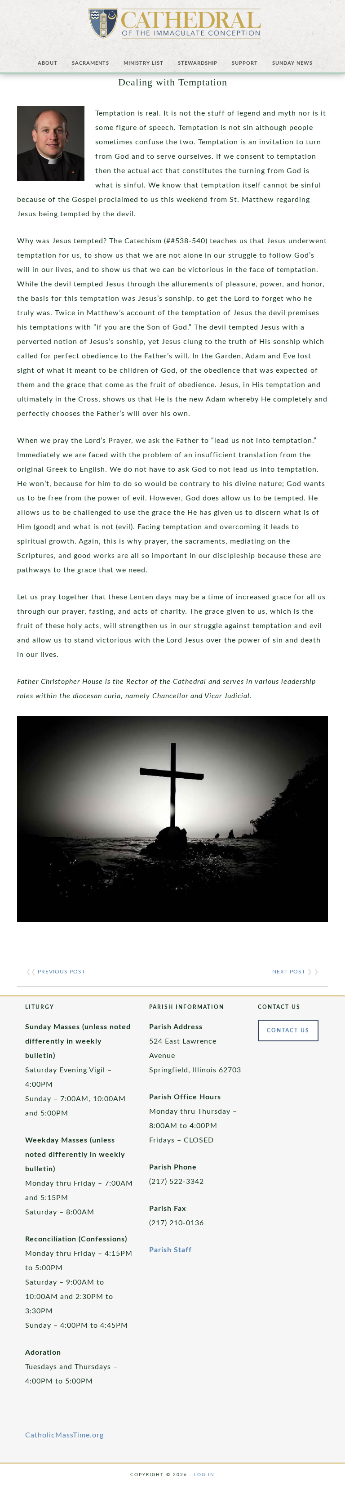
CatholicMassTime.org (64, 1435)
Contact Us (288, 1030)
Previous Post (61, 971)
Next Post (288, 971)
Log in (204, 1475)
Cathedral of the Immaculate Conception (174, 26)
